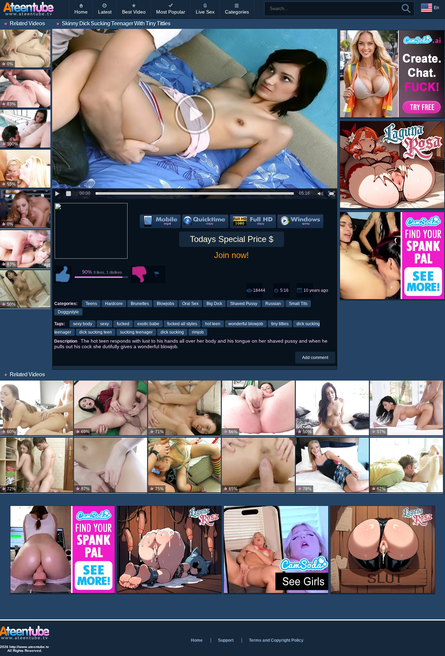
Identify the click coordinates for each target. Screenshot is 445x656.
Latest (105, 12)
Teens (91, 303)
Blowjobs (165, 303)
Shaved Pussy (243, 303)
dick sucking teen (95, 332)
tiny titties (280, 323)
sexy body (82, 323)
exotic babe (148, 323)
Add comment (315, 357)
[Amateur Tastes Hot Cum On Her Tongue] (332, 465)
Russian (273, 303)
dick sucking (172, 332)
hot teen (212, 323)
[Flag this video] (156, 274)
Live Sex (205, 12)
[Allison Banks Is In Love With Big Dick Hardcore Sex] (332, 408)
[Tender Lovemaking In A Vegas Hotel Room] (25, 209)
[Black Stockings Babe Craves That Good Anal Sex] (25, 89)
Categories (237, 12)
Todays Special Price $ (231, 239)
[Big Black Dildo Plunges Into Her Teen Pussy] (258, 408)
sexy (104, 323)
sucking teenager (136, 332)
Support (226, 640)
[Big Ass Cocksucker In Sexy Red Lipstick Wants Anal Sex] (110, 408)
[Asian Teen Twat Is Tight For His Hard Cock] (258, 465)
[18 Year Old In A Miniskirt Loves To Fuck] (36, 408)
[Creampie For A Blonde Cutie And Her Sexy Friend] (25, 169)
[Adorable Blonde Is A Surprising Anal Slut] (184, 465)
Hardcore (114, 303)
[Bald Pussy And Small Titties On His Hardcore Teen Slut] (25, 49)
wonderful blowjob (245, 323)
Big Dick (214, 303)
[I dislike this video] (139, 274)
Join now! (231, 255)
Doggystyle (68, 312)
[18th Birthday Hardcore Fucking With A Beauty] (406, 465)
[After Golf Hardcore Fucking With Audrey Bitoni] (406, 408)
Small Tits (298, 303)
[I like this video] (63, 274)
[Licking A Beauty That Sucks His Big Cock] (25, 129)
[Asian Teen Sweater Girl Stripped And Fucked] (184, 408)
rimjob (198, 332)
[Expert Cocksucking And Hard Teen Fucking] (25, 249)
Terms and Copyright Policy (276, 640)
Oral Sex (190, 303)
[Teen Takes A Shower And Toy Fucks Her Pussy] (25, 289)
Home (81, 12)
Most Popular (170, 12)
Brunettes (140, 303)
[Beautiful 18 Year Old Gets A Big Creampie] (36, 465)
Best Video (134, 12)
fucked (123, 323)
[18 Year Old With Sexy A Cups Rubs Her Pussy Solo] (110, 465)
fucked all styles (182, 323)
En (436, 7)
